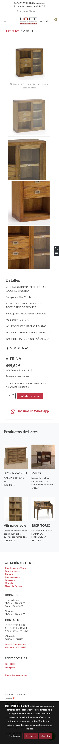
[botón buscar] (41, 20)
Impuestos (10, 580)
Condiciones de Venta (15, 568)
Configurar (15, 735)
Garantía (9, 574)
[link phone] (56, 248)
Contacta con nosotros (16, 675)
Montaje (9, 583)
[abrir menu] (5, 20)
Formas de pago (12, 571)
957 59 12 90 (20, 3)
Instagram (31, 6)
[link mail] (56, 253)
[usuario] (47, 20)
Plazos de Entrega (13, 586)
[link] (28, 21)
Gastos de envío (12, 577)
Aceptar (45, 735)
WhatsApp (15, 647)
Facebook (9, 664)
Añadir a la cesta (30, 395)
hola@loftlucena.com (15, 644)
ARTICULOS (13, 31)
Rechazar (31, 735)
